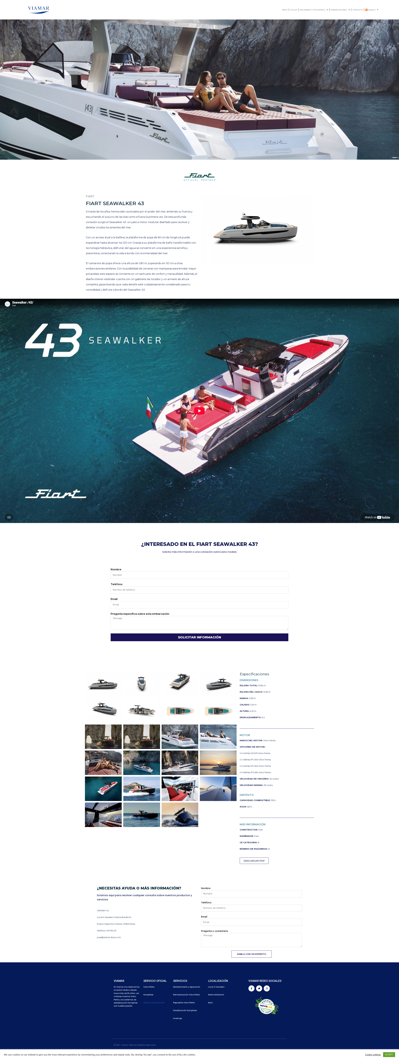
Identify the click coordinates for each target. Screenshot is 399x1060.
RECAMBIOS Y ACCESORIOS (312, 10)
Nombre (116, 569)
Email (114, 599)
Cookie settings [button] (373, 1054)
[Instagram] (267, 988)
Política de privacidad (154, 1002)
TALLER (293, 10)
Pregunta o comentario (214, 931)
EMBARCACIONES (339, 10)
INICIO (285, 10)
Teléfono (117, 584)
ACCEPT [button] (389, 1054)
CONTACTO (357, 10)
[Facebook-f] (251, 988)
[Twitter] (259, 988)
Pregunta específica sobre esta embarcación (140, 613)
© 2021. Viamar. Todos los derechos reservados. (222, 1045)
